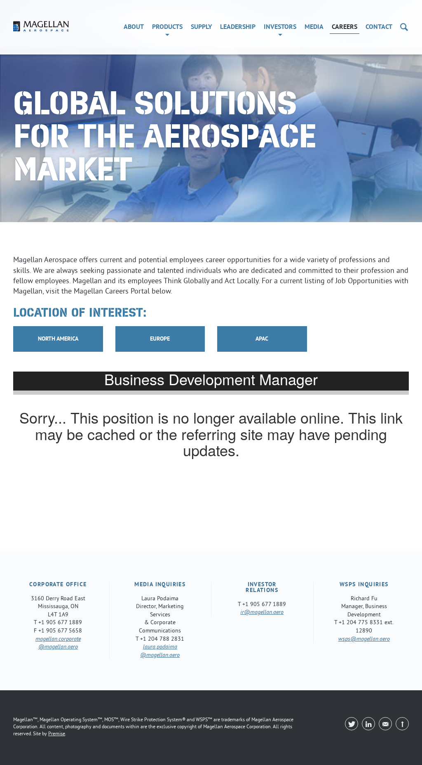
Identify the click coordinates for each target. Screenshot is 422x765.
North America (58, 339)
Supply (201, 27)
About (134, 27)
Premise (56, 734)
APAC (262, 339)
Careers (344, 27)
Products (167, 27)
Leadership (238, 27)
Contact (379, 27)
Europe (160, 339)
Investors (280, 27)
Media (314, 27)
